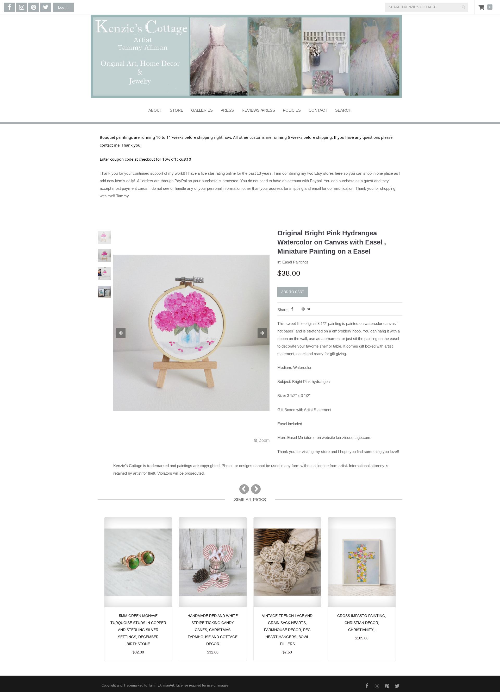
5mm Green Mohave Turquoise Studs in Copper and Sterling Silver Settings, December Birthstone (138, 630)
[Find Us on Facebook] (9, 7)
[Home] (246, 56)
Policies (292, 110)
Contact (318, 110)
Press (227, 110)
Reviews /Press (258, 110)
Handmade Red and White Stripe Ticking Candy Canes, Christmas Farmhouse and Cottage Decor (213, 630)
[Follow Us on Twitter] (45, 7)
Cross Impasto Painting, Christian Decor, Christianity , (361, 623)
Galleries (202, 110)
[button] (125, 333)
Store (176, 110)
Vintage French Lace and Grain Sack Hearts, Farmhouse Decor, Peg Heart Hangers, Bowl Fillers (287, 630)
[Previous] (244, 489)
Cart (482, 7)
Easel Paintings (295, 262)
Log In (63, 7)
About (155, 110)
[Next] (256, 489)
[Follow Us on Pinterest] (33, 7)
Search (343, 110)
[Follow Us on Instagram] (21, 7)
